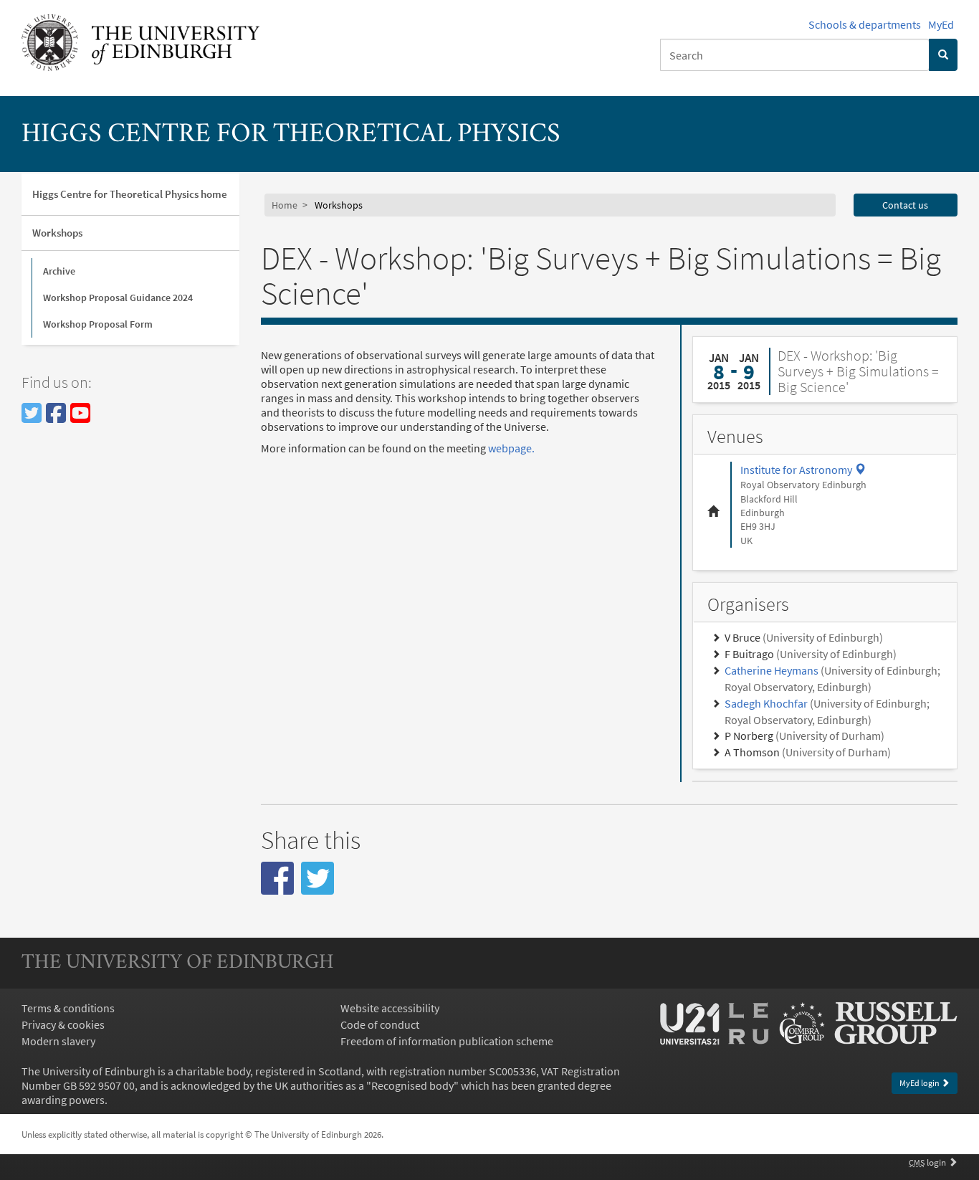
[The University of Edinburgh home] (140, 41)
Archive (59, 271)
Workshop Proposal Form (98, 324)
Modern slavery (58, 1041)
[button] (277, 878)
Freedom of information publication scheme (446, 1041)
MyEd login (920, 1082)
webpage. (511, 448)
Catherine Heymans (771, 670)
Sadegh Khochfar (766, 703)
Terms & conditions (68, 1008)
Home (284, 205)
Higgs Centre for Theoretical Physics (291, 135)
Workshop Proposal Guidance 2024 (118, 297)
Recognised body (412, 1085)
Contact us (905, 205)
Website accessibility (389, 1008)
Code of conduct (379, 1024)
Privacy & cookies (63, 1024)
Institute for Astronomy (803, 469)
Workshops (57, 232)
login (928, 1162)
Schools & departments (864, 24)
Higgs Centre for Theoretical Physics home (129, 194)
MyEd (941, 24)
